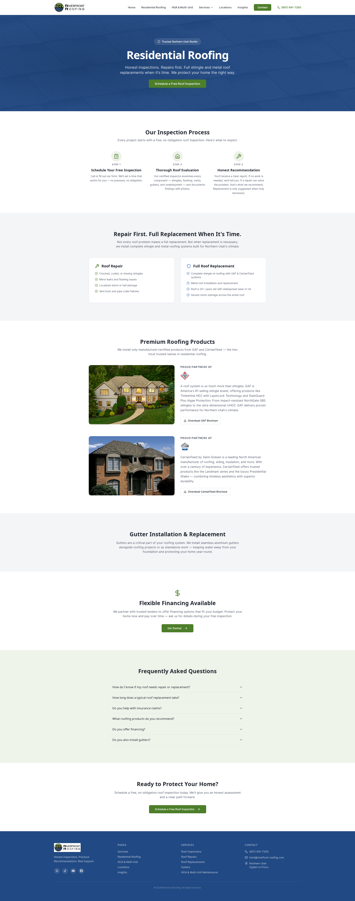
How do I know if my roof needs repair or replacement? (151, 687)
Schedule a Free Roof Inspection (177, 83)
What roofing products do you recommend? (143, 719)
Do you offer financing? (128, 729)
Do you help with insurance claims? (137, 708)
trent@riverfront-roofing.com (266, 857)
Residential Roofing (153, 7)
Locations (225, 7)
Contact (263, 7)
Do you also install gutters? (131, 740)
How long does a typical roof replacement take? (145, 698)
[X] (57, 871)
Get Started (175, 628)
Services (204, 7)
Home (131, 7)
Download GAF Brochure (203, 420)
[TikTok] (65, 871)
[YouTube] (73, 871)
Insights (243, 7)
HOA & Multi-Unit (182, 7)
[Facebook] (81, 871)
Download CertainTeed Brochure (207, 491)
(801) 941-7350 (291, 7)
